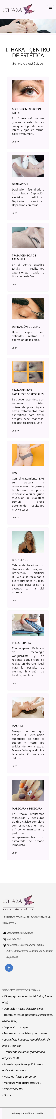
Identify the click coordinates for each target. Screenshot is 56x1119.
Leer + (15, 141)
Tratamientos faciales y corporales (25, 1033)
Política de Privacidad (34, 1113)
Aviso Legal (17, 1113)
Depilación (24, 1008)
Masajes (20, 1076)
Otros (7, 1095)
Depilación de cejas (16, 1027)
